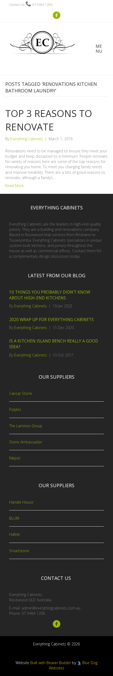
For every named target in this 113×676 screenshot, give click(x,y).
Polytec (15, 409)
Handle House (21, 502)
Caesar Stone (20, 393)
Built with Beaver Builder (50, 662)
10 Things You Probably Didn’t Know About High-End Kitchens (49, 295)
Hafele (14, 534)
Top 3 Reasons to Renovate (48, 120)
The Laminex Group (25, 425)
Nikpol (14, 458)
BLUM (14, 518)
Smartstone (19, 550)
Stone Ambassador (25, 441)
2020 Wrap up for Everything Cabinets (51, 319)
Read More (14, 185)
